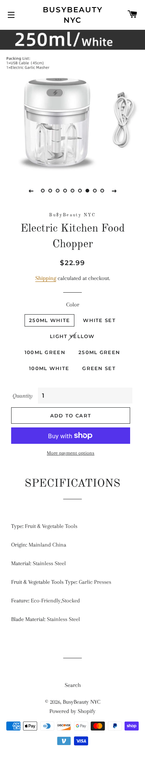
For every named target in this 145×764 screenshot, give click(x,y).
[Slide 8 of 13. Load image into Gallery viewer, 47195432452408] (95, 190)
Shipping (45, 278)
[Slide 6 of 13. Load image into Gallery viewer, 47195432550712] (80, 190)
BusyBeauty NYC (73, 15)
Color (72, 304)
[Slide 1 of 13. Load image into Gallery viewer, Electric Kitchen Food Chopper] (42, 190)
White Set (99, 320)
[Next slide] (114, 190)
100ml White (49, 368)
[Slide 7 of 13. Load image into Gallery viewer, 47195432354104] (87, 190)
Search (73, 685)
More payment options (70, 453)
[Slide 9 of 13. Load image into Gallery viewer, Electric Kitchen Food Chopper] (102, 190)
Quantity (23, 395)
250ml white (49, 320)
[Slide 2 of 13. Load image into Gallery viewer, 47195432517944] (50, 190)
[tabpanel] (72, 100)
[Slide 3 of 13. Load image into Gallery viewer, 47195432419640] (57, 190)
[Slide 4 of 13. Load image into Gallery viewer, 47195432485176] (65, 190)
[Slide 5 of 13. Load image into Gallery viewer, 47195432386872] (72, 190)
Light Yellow (72, 336)
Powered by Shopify (72, 711)
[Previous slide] (31, 190)
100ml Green (45, 352)
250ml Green (99, 352)
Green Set (99, 368)
